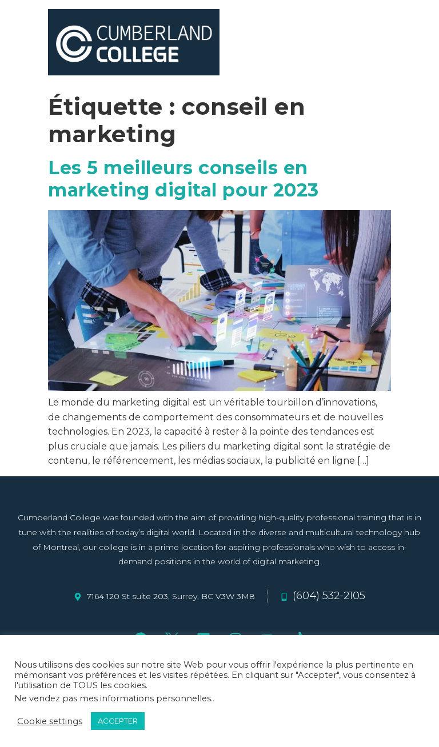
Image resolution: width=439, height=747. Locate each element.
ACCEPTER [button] (118, 720)
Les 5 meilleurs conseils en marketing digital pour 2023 (183, 178)
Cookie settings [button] (49, 721)
